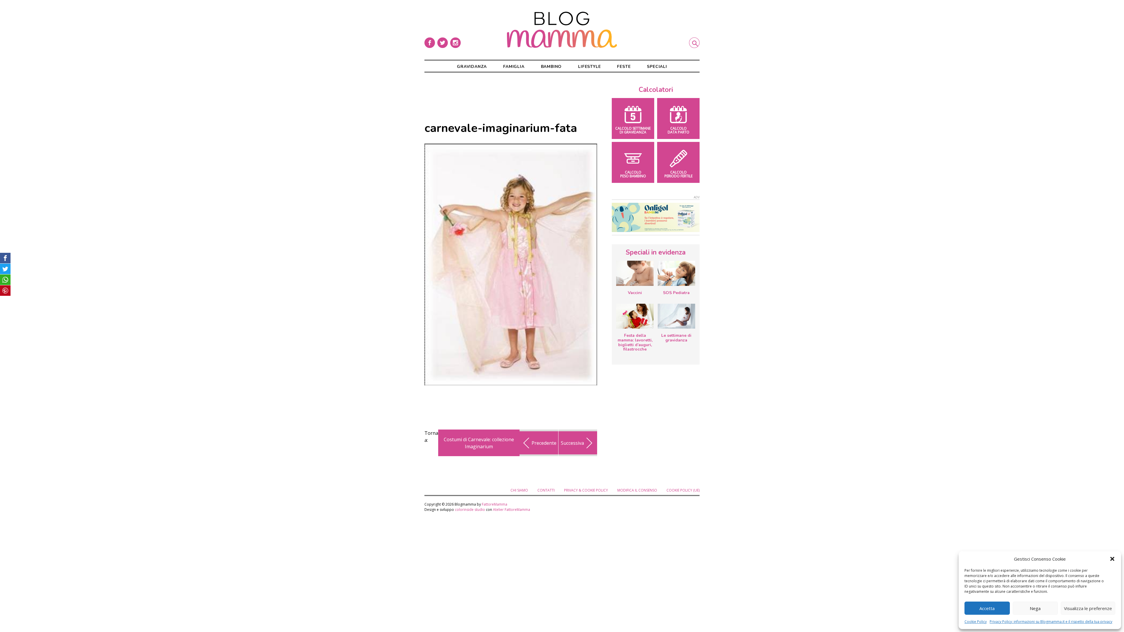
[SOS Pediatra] (676, 273)
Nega (1035, 608)
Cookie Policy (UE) (683, 490)
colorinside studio (470, 509)
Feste (623, 66)
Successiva (572, 443)
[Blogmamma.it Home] (562, 30)
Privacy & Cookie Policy (586, 490)
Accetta (987, 608)
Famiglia (513, 66)
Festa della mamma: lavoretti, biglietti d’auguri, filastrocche (635, 342)
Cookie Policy (975, 621)
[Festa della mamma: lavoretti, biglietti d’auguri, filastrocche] (635, 316)
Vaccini (635, 293)
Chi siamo (519, 490)
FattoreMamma (494, 504)
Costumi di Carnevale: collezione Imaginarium (479, 443)
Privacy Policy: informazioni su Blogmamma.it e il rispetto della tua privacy (1051, 621)
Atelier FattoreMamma (511, 509)
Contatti (546, 490)
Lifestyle (589, 66)
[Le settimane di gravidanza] (676, 316)
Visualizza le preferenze (1088, 608)
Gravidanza (472, 66)
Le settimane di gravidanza (676, 338)
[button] (1112, 559)
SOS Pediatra (676, 293)
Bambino (551, 66)
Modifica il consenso (637, 490)
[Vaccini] (635, 273)
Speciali (657, 66)
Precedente (544, 443)
